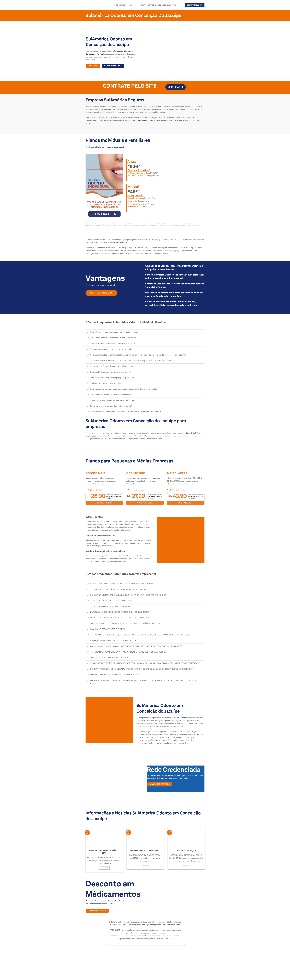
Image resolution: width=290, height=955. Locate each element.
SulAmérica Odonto (186, 717)
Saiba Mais (104, 868)
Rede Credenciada (164, 5)
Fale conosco (178, 5)
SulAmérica (158, 106)
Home (116, 5)
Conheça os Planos (126, 5)
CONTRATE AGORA (104, 503)
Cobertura (142, 5)
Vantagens (152, 5)
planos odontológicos (144, 120)
